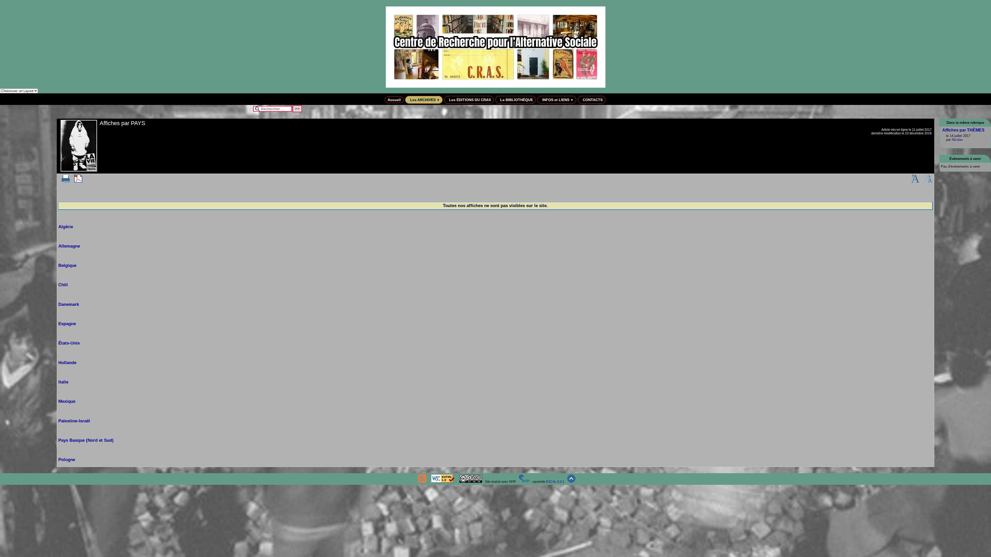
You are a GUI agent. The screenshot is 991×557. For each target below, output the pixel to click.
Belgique (67, 265)
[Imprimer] (66, 181)
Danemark (68, 304)
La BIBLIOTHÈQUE (516, 100)
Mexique (66, 401)
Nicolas (957, 140)
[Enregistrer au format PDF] (78, 181)
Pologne (66, 459)
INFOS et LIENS (557, 100)
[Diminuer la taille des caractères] (927, 181)
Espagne (67, 323)
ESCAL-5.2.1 (555, 482)
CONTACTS (592, 100)
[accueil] (495, 86)
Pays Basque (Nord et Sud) (86, 440)
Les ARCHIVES (424, 100)
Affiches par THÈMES (963, 130)
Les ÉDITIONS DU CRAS (469, 100)
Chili (63, 284)
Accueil (394, 100)
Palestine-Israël (74, 421)
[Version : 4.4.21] (524, 482)
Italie (63, 382)
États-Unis (69, 343)
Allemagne (69, 246)
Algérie (65, 226)
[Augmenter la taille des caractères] (914, 181)
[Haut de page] (571, 482)
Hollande (67, 362)
